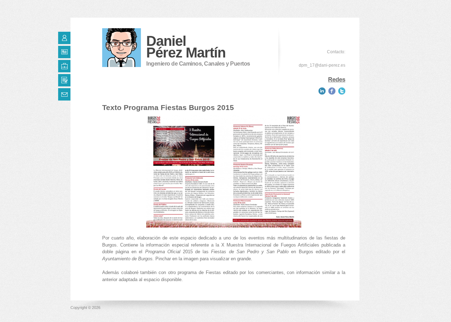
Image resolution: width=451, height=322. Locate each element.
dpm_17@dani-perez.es (322, 65)
